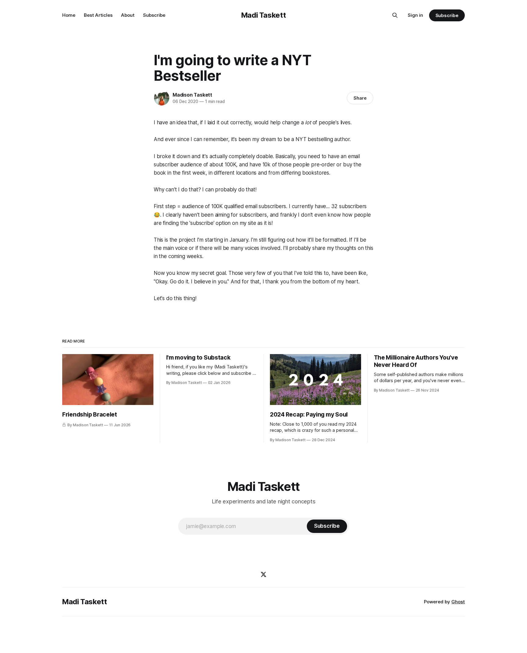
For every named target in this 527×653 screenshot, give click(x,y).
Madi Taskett (263, 15)
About (127, 15)
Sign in (415, 15)
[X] (263, 574)
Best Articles (98, 15)
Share (360, 98)
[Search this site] (395, 15)
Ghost (458, 602)
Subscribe (154, 15)
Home (68, 15)
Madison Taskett (192, 95)
